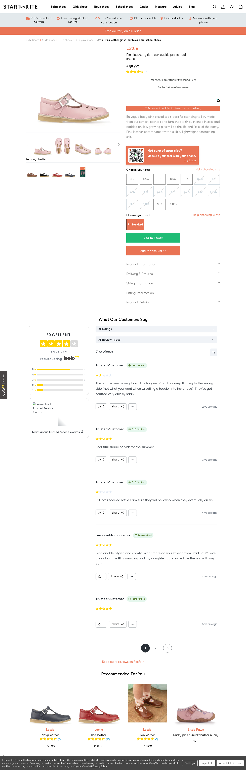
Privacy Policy (99, 766)
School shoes (124, 6)
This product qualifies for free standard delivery (173, 108)
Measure (161, 6)
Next (118, 144)
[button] (136, 72)
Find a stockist (174, 18)
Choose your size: (138, 169)
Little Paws (196, 730)
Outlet (144, 6)
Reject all (207, 763)
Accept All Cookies (230, 763)
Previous (27, 144)
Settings (190, 763)
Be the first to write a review (173, 87)
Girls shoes (80, 6)
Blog (192, 6)
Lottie (50, 730)
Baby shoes (58, 6)
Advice (177, 6)
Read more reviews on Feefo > (123, 662)
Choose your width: (139, 215)
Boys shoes (101, 6)
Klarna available (145, 18)
